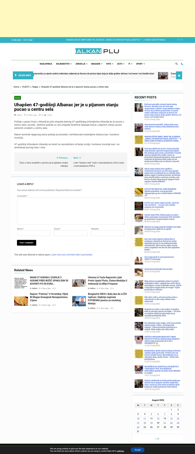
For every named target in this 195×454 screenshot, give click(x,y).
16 (178, 418)
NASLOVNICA (46, 64)
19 (151, 423)
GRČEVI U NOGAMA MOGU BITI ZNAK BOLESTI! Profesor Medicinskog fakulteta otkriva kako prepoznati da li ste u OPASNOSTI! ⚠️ (161, 340)
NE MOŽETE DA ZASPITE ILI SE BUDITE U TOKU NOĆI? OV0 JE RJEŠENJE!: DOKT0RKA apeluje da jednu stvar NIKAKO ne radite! (162, 370)
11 (145, 418)
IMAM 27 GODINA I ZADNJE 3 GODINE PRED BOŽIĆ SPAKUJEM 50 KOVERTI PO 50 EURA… (49, 280)
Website (95, 229)
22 (171, 423)
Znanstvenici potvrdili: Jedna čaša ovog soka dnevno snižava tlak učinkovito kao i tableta (161, 126)
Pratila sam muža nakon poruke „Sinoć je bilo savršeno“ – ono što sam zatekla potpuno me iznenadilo (161, 205)
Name (20, 229)
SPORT (139, 64)
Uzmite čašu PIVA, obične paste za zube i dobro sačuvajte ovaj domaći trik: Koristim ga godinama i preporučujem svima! (162, 217)
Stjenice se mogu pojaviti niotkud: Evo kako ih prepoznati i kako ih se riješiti (162, 228)
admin (19, 115)
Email (57, 229)
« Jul (157, 438)
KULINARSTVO (63, 64)
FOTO (108, 64)
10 (138, 418)
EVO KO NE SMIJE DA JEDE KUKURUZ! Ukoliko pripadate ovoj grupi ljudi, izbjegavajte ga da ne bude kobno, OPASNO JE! (162, 192)
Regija (17, 98)
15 (171, 418)
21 (165, 423)
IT (129, 64)
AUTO (119, 64)
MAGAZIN (95, 64)
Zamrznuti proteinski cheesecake (158, 269)
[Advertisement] (79, 18)
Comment (22, 196)
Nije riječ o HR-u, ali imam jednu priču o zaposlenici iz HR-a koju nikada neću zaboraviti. (160, 299)
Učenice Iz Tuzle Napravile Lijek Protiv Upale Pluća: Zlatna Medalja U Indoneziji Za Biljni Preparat (107, 280)
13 (158, 418)
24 (138, 427)
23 (178, 423)
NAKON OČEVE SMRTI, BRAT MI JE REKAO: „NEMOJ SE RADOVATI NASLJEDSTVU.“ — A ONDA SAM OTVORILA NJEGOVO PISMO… (115, 40)
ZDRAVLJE (80, 64)
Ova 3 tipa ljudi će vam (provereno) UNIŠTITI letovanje (159, 258)
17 (138, 423)
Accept (137, 450)
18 (145, 423)
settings (120, 451)
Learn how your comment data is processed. (72, 254)
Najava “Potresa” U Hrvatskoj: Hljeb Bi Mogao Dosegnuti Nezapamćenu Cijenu (49, 297)
